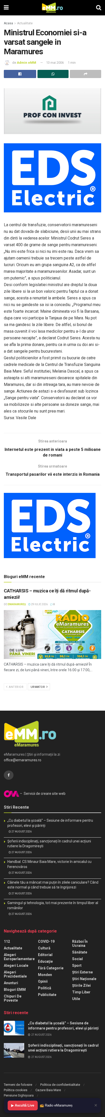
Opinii (43, 981)
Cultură (44, 948)
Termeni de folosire (18, 1085)
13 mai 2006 (55, 62)
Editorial (45, 955)
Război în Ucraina (80, 943)
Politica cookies (15, 1090)
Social (77, 959)
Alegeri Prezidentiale (15, 974)
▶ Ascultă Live (22, 1105)
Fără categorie (50, 968)
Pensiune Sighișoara (19, 1095)
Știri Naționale (84, 979)
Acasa (8, 23)
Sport (77, 965)
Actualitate (25, 23)
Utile (76, 999)
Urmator (38, 687)
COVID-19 (46, 941)
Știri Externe (82, 972)
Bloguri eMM (15, 990)
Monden (45, 975)
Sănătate (79, 952)
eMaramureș (17, 604)
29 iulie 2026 (39, 604)
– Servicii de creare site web (42, 793)
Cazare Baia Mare (48, 1090)
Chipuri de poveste (12, 998)
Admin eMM (26, 62)
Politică (44, 988)
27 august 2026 (21, 831)
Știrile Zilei (81, 985)
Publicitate (47, 995)
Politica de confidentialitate (60, 1085)
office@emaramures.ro (22, 760)
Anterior (16, 687)
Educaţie (45, 961)
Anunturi (11, 983)
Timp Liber (81, 992)
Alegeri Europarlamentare (19, 957)
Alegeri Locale (16, 965)
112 (7, 941)
